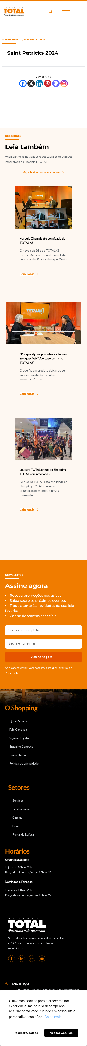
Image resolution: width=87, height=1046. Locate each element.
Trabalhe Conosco (21, 746)
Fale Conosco (18, 729)
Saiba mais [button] (53, 1017)
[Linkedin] (39, 83)
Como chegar (18, 755)
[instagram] (32, 958)
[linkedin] (21, 958)
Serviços (18, 800)
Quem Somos (18, 721)
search (50, 11)
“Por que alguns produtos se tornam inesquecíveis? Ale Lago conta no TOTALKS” (43, 358)
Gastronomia (21, 809)
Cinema (17, 817)
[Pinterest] (47, 83)
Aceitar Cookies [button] (61, 1033)
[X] (31, 83)
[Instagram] (64, 83)
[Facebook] (23, 83)
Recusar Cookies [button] (26, 1033)
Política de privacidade (24, 763)
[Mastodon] (56, 83)
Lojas (15, 826)
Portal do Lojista (23, 834)
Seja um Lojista (19, 738)
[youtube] (42, 958)
